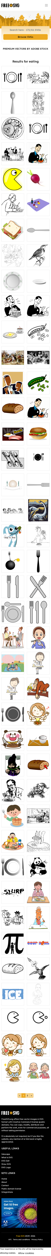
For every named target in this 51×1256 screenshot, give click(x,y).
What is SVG (7, 1157)
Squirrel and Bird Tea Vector (38, 84)
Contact (5, 1185)
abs (5, 1027)
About (4, 1182)
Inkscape (5, 1154)
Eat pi (6, 951)
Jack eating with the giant (38, 797)
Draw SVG (6, 1164)
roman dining (36, 824)
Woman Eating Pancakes (13, 1077)
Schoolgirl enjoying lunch (38, 669)
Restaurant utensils (13, 720)
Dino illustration (37, 518)
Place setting (10, 620)
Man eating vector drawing (12, 211)
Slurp (6, 900)
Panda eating (10, 747)
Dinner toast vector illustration (13, 160)
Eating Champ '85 (38, 926)
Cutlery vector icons (38, 618)
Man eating (35, 416)
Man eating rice (37, 645)
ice (5, 1002)
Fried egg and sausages (12, 440)
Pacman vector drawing (13, 185)
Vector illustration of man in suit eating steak (38, 312)
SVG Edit (5, 1161)
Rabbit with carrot (12, 544)
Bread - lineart (36, 773)
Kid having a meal (12, 696)
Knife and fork (10, 595)
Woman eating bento (38, 1051)
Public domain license (11, 1189)
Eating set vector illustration (38, 135)
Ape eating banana (38, 695)
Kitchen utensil (10, 493)
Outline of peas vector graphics (38, 338)
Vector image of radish (38, 185)
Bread (7, 416)
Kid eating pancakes (38, 1000)
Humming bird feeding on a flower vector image (38, 972)
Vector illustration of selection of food (38, 108)
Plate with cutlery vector (13, 84)
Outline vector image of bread (13, 975)
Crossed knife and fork (38, 593)
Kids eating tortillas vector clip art (12, 261)
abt (31, 1027)
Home (4, 1179)
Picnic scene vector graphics (38, 211)
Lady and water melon (12, 771)
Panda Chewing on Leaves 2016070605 (38, 872)
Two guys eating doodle (12, 924)
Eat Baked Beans (12, 798)
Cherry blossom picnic (13, 669)
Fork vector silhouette (38, 567)
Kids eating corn (11, 518)
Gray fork (34, 493)
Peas (32, 391)
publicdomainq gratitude (38, 898)
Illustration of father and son (12, 389)
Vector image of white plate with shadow (38, 286)
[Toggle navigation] (46, 5)
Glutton (7, 849)
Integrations (7, 1192)
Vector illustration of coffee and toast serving (13, 337)
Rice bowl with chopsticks (38, 746)
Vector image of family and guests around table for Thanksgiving (38, 361)
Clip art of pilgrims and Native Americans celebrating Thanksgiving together (13, 358)
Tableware (34, 467)
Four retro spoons (12, 467)
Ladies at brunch (12, 645)
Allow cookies (26, 1253)
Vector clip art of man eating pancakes (12, 312)
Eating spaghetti (37, 544)
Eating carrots (36, 162)
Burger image (36, 442)
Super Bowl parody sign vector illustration (38, 948)
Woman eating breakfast (13, 1051)
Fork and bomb (11, 569)
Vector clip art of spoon (38, 236)
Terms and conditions (21, 1239)
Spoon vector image (13, 109)
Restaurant (9, 875)
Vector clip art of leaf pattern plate (13, 287)
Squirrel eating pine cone (38, 848)
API (10, 1239)
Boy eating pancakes (13, 822)
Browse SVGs (25, 36)
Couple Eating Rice (38, 1077)
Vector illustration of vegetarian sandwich (13, 235)
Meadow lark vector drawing (38, 262)
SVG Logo (6, 1167)
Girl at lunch (35, 722)
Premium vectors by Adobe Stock (25, 48)
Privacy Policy (37, 1239)
